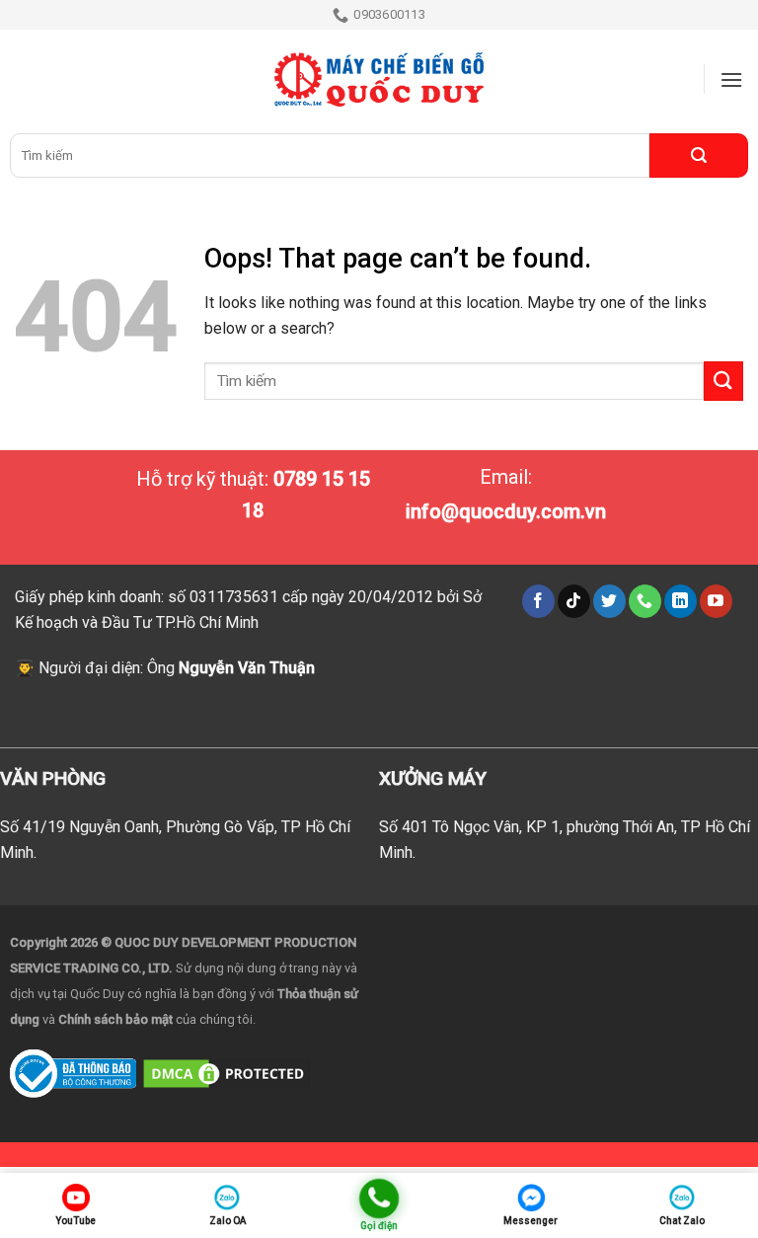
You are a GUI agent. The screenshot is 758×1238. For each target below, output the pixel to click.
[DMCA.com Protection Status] (226, 1072)
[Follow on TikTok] (574, 601)
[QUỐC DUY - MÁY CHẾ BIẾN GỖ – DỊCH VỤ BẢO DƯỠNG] (379, 80)
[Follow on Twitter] (609, 601)
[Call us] (645, 601)
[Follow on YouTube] (716, 601)
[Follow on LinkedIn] (680, 601)
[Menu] (731, 79)
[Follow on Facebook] (538, 601)
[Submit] (698, 155)
